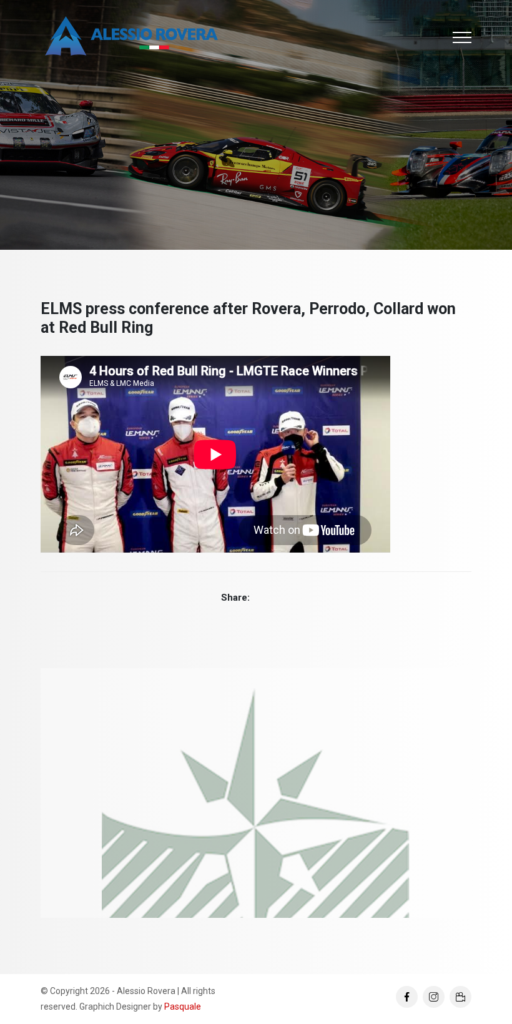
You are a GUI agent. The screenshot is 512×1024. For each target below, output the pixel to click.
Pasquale (182, 1007)
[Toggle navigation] (462, 37)
